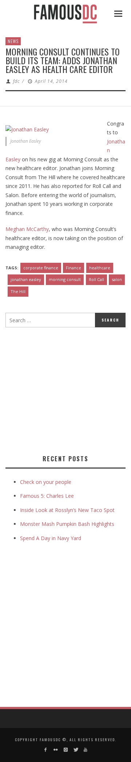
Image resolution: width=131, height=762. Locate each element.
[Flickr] (55, 749)
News (13, 41)
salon (117, 279)
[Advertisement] (66, 389)
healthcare (99, 267)
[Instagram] (65, 749)
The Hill (18, 291)
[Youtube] (85, 749)
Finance (73, 267)
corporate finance (40, 267)
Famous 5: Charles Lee (47, 495)
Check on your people (46, 481)
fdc (16, 81)
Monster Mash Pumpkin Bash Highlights (67, 523)
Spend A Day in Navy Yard (50, 538)
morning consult (65, 279)
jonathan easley (26, 279)
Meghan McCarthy (27, 229)
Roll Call (96, 279)
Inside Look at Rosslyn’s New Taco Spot (67, 510)
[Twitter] (75, 749)
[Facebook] (46, 749)
